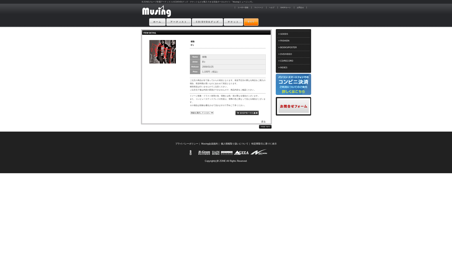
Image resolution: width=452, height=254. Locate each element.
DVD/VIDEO (286, 54)
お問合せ (300, 7)
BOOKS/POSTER (288, 47)
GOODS (284, 34)
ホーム (157, 22)
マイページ (258, 7)
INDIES (283, 67)
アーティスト (178, 22)
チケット (233, 22)
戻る (263, 121)
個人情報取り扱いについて (234, 143)
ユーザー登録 (243, 7)
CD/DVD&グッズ (207, 22)
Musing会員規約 (209, 143)
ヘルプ (271, 7)
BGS (251, 22)
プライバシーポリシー (186, 143)
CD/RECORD (286, 61)
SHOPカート (285, 7)
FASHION (284, 41)
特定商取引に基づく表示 (264, 143)
